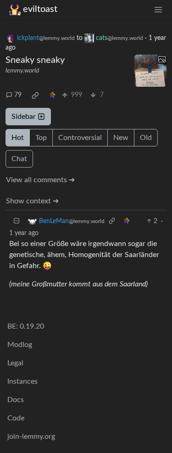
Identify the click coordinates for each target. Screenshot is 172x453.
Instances (22, 381)
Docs (15, 399)
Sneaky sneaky (35, 60)
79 (18, 95)
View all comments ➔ (40, 180)
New (120, 137)
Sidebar (23, 116)
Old (146, 137)
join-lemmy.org (31, 436)
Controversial (80, 137)
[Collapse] (16, 221)
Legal (15, 363)
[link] (35, 95)
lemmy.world (22, 70)
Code (15, 418)
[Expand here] (150, 71)
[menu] (158, 9)
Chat (19, 158)
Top (41, 137)
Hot (17, 137)
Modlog (19, 344)
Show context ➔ (32, 201)
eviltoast (40, 9)
